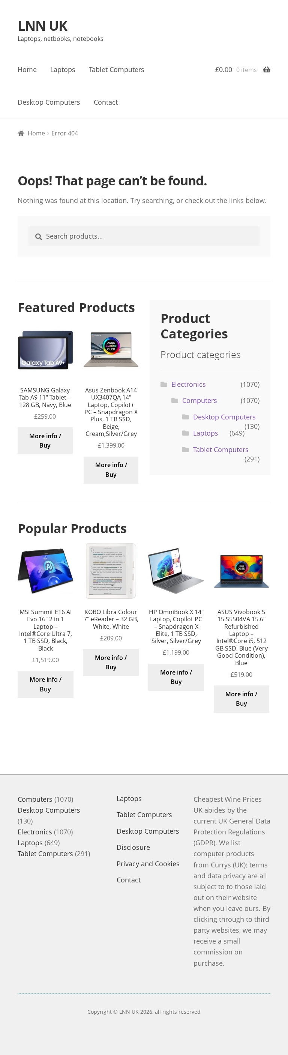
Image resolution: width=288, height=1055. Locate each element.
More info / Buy (45, 440)
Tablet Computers (116, 69)
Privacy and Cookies (148, 863)
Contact (106, 102)
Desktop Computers (49, 102)
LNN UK (42, 26)
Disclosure (133, 847)
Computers (199, 400)
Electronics (188, 384)
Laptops (62, 69)
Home (27, 69)
